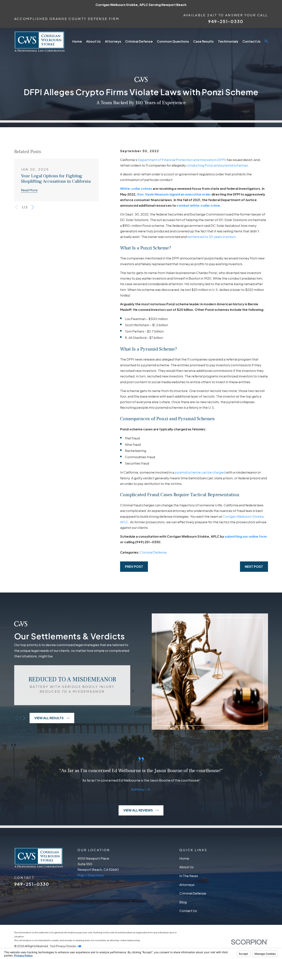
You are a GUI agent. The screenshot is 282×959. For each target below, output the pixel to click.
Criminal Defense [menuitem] (139, 41)
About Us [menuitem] (93, 41)
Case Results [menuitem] (203, 41)
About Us (186, 867)
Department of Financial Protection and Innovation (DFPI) (182, 160)
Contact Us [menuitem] (251, 41)
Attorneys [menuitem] (113, 41)
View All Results (49, 718)
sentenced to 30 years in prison (211, 237)
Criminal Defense (153, 552)
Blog (183, 902)
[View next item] (33, 207)
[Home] (39, 41)
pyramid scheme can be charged (200, 472)
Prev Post (134, 567)
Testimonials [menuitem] (228, 41)
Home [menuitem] (77, 41)
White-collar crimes (136, 189)
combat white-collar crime (198, 205)
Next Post (254, 567)
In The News (188, 876)
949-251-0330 (225, 21)
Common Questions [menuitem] (173, 41)
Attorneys (187, 885)
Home (184, 858)
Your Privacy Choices (63, 946)
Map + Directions (91, 875)
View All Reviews (138, 810)
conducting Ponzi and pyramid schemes (217, 165)
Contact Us (188, 911)
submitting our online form (246, 536)
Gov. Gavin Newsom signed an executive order (174, 194)
